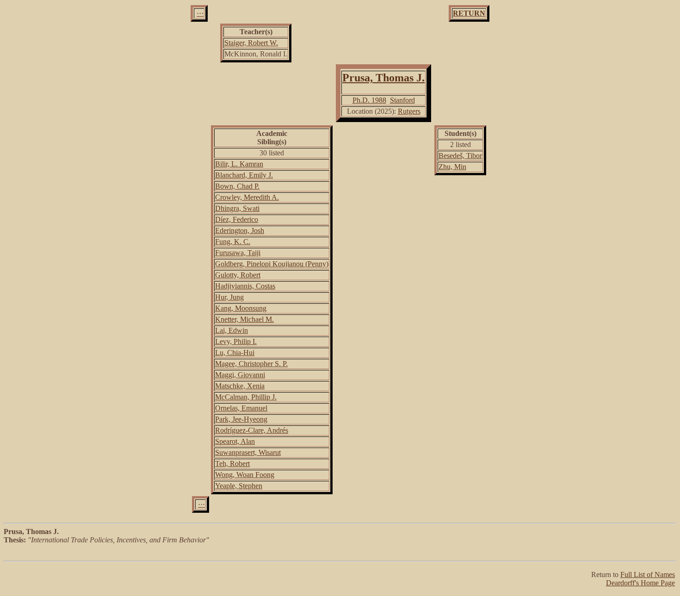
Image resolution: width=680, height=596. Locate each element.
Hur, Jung (229, 297)
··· (200, 13)
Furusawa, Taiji (237, 253)
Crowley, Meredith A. (247, 197)
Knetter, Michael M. (244, 319)
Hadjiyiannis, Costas (245, 286)
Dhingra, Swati (237, 208)
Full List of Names (647, 574)
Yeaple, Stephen (238, 486)
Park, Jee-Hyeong (241, 419)
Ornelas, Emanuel (241, 408)
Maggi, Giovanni (240, 375)
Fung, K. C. (232, 242)
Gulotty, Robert (237, 275)
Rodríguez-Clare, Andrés (251, 430)
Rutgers (409, 111)
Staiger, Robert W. (251, 43)
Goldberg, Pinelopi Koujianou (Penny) (271, 264)
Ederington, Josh (239, 230)
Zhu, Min (452, 167)
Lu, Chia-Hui (234, 352)
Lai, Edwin (231, 330)
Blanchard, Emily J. (244, 175)
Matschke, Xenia (240, 386)
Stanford (402, 100)
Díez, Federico (236, 219)
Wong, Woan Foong (244, 475)
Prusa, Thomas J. (383, 78)
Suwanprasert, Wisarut (248, 452)
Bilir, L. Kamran (239, 164)
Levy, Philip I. (236, 341)
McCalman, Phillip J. (246, 397)
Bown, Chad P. (237, 186)
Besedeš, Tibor (460, 156)
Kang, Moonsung (240, 308)
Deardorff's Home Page (640, 583)
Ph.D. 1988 (369, 100)
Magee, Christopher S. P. (251, 364)
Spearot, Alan (235, 441)
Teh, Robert (232, 463)
